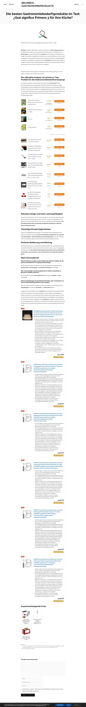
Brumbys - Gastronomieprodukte (38, 4)
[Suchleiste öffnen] (81, 4)
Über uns (11, 4)
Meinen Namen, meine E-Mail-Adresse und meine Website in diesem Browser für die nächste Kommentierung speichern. (42, 690)
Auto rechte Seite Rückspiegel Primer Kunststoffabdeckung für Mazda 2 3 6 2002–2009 (35, 175)
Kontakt (77, 4)
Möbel (23, 644)
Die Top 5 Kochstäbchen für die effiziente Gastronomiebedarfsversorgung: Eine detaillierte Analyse (43, 645)
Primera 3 (30, 119)
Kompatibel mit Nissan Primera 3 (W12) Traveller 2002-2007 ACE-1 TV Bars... (35, 156)
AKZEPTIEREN (60, 705)
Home (5, 4)
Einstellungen (38, 705)
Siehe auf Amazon (59, 357)
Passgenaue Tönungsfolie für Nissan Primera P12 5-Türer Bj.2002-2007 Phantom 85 (35, 148)
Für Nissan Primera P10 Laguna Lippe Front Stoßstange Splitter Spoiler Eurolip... (35, 165)
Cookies (21, 705)
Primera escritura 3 (32, 127)
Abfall (68, 705)
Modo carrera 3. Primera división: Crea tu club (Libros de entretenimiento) (35, 102)
